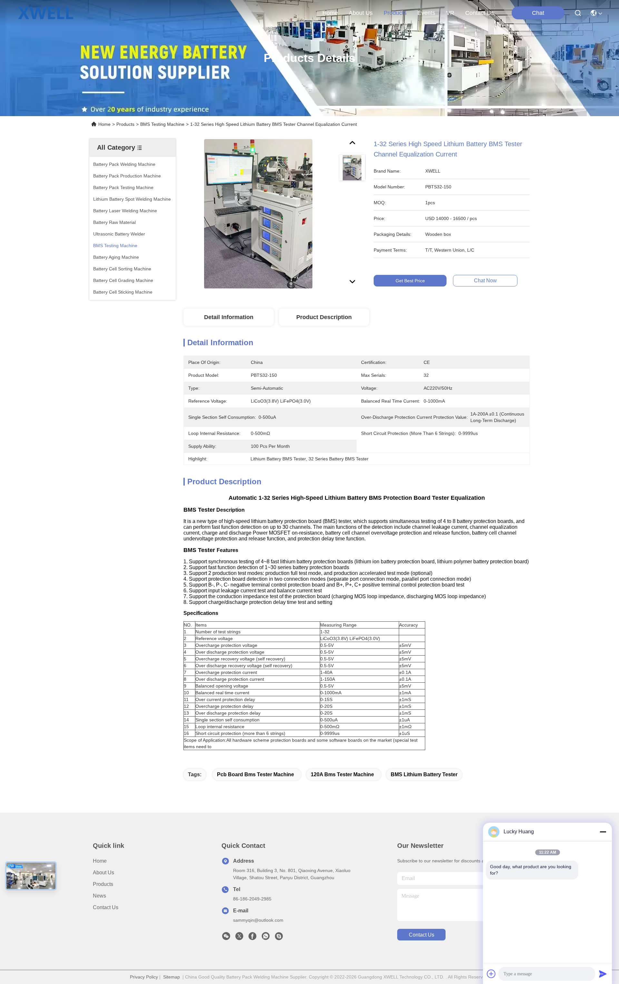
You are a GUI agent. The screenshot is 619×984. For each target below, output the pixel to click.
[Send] (603, 974)
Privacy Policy (144, 976)
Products (125, 124)
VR (450, 13)
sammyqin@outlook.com (258, 920)
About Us (103, 872)
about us (361, 13)
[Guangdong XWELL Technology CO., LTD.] (45, 13)
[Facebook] (252, 937)
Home (330, 13)
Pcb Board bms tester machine (255, 774)
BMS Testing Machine (162, 124)
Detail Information (228, 317)
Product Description (324, 317)
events (426, 13)
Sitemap (171, 976)
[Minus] (603, 832)
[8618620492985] (265, 937)
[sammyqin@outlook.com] (278, 937)
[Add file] (491, 974)
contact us (479, 13)
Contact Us (105, 907)
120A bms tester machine (342, 774)
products (395, 13)
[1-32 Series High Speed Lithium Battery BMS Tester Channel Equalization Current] (258, 213)
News (99, 896)
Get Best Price (410, 280)
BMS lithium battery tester (424, 774)
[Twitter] (239, 937)
